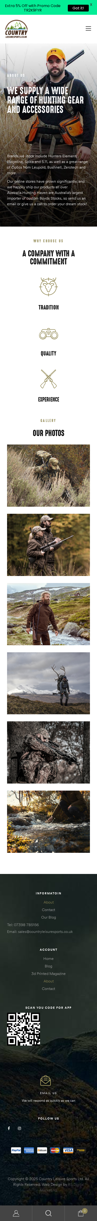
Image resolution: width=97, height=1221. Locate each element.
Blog (48, 966)
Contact (48, 909)
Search (48, 1213)
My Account (16, 1213)
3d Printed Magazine (48, 973)
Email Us (48, 1093)
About (49, 902)
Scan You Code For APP (48, 1007)
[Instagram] (19, 1128)
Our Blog (48, 917)
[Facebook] (9, 1128)
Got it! (78, 8)
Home (48, 958)
